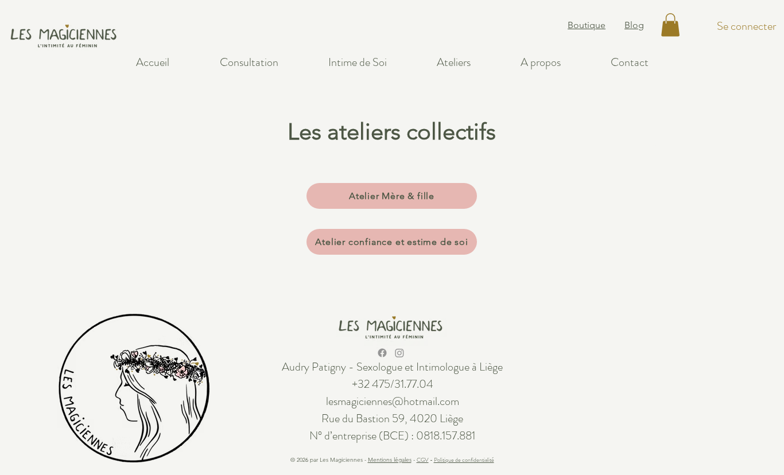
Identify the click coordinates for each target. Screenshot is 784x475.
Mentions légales (390, 460)
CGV (423, 459)
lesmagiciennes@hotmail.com (392, 401)
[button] (670, 25)
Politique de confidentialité (464, 459)
